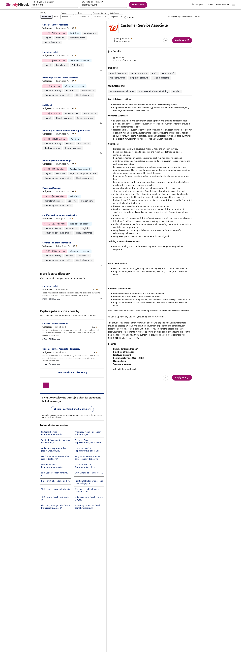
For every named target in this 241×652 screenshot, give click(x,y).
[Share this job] (165, 40)
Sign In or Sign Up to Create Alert (74, 409)
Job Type (78, 13)
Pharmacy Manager (51, 188)
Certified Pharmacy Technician (56, 243)
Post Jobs (199, 5)
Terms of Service (87, 415)
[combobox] (54, 5)
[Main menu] (233, 4)
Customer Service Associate (55, 25)
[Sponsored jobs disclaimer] (199, 16)
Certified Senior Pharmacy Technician (59, 215)
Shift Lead (47, 105)
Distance (64, 13)
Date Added (114, 13)
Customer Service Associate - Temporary (61, 349)
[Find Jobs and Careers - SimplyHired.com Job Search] (17, 5)
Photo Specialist (50, 52)
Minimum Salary (99, 13)
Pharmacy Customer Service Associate (60, 78)
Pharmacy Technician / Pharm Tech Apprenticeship (66, 130)
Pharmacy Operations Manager (57, 160)
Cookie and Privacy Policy (55, 417)
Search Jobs (138, 4)
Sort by (43, 13)
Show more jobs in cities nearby (72, 372)
